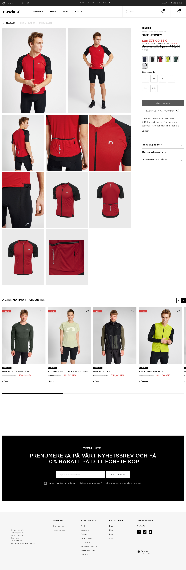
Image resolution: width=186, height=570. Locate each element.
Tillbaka (10, 23)
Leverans (85, 530)
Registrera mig (118, 474)
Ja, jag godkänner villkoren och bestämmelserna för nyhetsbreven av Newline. (95, 483)
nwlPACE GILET (102, 371)
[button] (178, 300)
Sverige (10, 3)
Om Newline (58, 526)
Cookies (84, 554)
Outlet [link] (79, 11)
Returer (84, 534)
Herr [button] (53, 11)
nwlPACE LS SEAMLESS (15, 371)
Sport (111, 538)
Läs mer (145, 131)
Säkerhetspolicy (88, 550)
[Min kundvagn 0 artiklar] (178, 11)
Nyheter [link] (38, 11)
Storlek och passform (154, 152)
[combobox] (139, 11)
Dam (111, 526)
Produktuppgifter (152, 145)
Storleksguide (148, 72)
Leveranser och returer (155, 159)
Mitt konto (86, 542)
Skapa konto (145, 520)
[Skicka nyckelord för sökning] (127, 12)
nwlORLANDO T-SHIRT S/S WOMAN (68, 371)
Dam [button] (65, 11)
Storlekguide (86, 538)
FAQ (83, 526)
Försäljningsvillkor (89, 546)
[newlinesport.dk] (11, 11)
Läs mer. (137, 483)
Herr (21, 23)
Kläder (31, 23)
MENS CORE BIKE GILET (152, 371)
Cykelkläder (46, 23)
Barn (111, 534)
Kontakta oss (59, 530)
